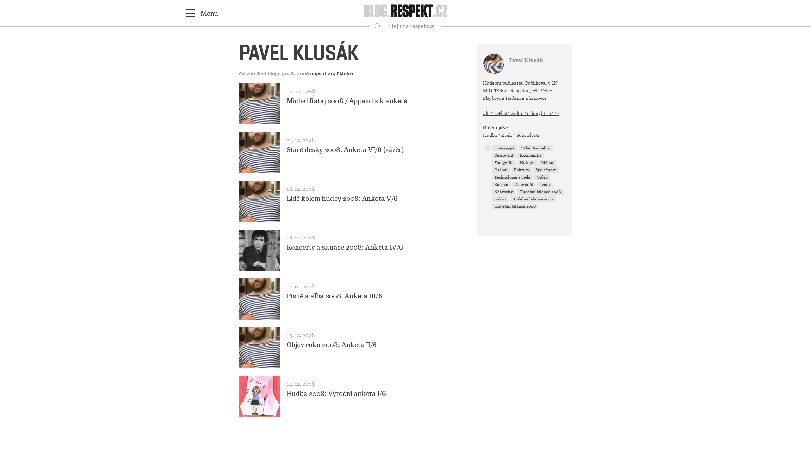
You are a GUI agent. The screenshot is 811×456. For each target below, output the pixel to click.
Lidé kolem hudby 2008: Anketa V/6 (342, 198)
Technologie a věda (512, 177)
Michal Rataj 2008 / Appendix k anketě (347, 101)
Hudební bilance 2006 (515, 206)
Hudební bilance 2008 (540, 191)
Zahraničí (524, 184)
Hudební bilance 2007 (532, 199)
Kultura (527, 162)
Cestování (504, 155)
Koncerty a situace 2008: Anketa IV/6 (345, 247)
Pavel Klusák (526, 60)
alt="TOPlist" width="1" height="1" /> (521, 113)
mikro (500, 199)
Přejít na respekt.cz (411, 26)
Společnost (546, 170)
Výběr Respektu (536, 148)
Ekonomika (530, 155)
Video (542, 177)
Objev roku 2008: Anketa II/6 (332, 345)
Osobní (501, 170)
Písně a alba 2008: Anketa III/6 (334, 296)
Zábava (501, 184)
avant (545, 184)
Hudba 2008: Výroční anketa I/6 (336, 394)
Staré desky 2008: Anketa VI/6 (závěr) (345, 150)
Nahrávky (504, 191)
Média (547, 162)
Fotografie (504, 162)
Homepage (504, 148)
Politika (521, 170)
